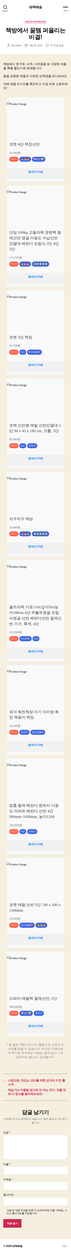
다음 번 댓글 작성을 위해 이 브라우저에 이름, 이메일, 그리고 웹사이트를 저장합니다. (37, 1212)
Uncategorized (35, 21)
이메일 (8, 1179)
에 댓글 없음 (57, 45)
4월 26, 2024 (35, 45)
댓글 (6, 1132)
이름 (6, 1164)
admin (18, 45)
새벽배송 (35, 7)
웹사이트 (8, 1194)
